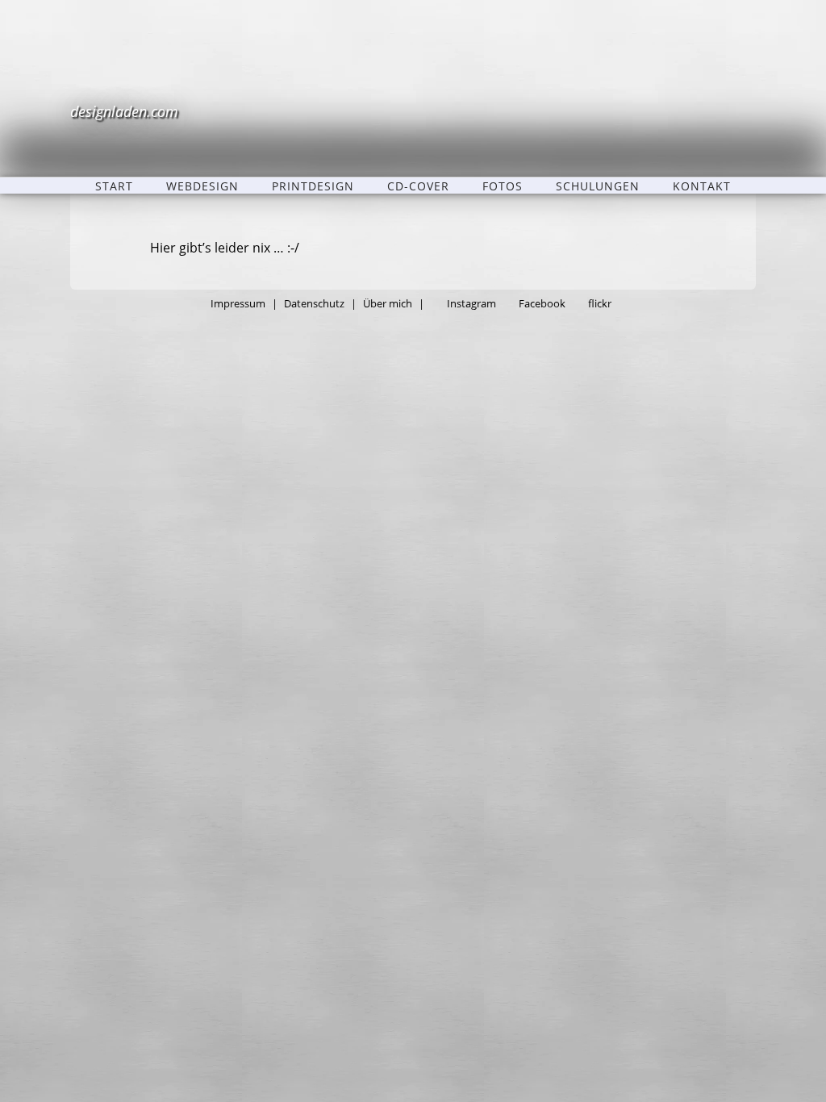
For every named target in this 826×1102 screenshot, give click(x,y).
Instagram (471, 304)
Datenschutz (314, 304)
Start (114, 185)
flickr (599, 304)
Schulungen (598, 185)
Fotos (502, 185)
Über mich (387, 304)
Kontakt (702, 185)
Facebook (542, 304)
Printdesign (313, 185)
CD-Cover (418, 185)
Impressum (238, 304)
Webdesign (202, 185)
